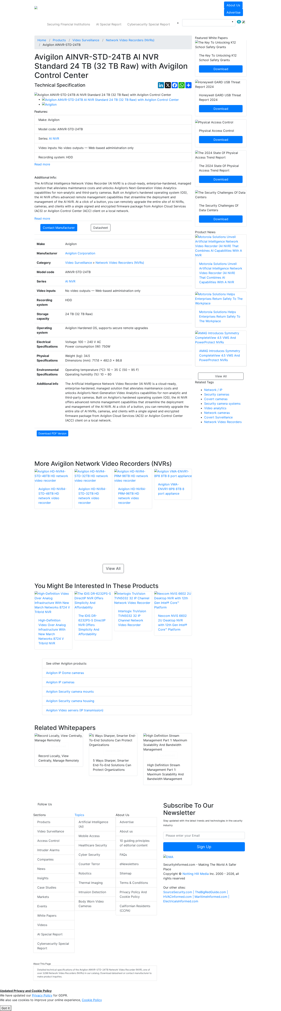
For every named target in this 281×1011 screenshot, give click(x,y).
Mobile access (89, 836)
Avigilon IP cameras (60, 682)
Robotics (85, 873)
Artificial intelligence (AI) (93, 824)
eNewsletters (129, 864)
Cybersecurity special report (148, 24)
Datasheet (100, 228)
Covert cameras (215, 399)
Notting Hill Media (196, 874)
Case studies (46, 887)
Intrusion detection (92, 892)
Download (58, 746)
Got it (6, 1008)
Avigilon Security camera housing (70, 701)
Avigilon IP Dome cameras (65, 673)
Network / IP (213, 390)
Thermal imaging (91, 883)
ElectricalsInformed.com (180, 901)
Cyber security (89, 855)
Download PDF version (52, 433)
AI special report (108, 24)
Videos (42, 925)
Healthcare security (93, 845)
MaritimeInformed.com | (212, 897)
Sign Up (204, 846)
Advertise (233, 12)
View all (113, 568)
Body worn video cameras (91, 903)
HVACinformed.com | (179, 897)
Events (42, 906)
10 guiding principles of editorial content (134, 843)
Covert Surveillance (218, 417)
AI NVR (54, 138)
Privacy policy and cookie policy (133, 894)
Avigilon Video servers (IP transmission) (74, 710)
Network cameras (217, 413)
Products (43, 822)
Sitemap (126, 873)
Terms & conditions (134, 883)
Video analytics (215, 408)
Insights (42, 878)
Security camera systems (222, 403)
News (41, 869)
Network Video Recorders (223, 422)
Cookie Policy (92, 1000)
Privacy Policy (42, 995)
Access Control (48, 841)
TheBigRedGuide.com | (211, 892)
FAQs (123, 855)
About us (233, 5)
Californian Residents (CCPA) (135, 908)
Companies (45, 859)
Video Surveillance (50, 831)
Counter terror (89, 864)
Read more (42, 164)
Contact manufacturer (59, 228)
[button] (87, 9)
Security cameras (216, 394)
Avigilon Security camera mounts (70, 691)
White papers (46, 915)
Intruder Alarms (48, 850)
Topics (79, 815)
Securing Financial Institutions (68, 24)
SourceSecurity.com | (179, 892)
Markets (43, 897)
